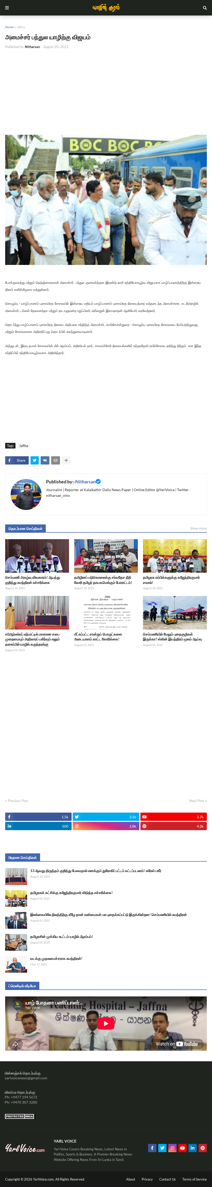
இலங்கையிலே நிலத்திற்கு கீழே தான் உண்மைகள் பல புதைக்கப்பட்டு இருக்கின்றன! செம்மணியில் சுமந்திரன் (108, 914)
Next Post (196, 801)
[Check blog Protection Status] (20, 1117)
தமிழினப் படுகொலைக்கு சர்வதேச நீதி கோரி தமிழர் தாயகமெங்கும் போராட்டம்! (103, 580)
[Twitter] (35, 460)
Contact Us (167, 1179)
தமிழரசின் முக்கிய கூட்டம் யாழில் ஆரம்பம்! (61, 936)
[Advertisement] (106, 92)
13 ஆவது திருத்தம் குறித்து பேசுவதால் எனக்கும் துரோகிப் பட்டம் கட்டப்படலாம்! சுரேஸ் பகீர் (95, 870)
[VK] (45, 460)
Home (9, 27)
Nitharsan (85, 481)
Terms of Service (194, 1179)
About (130, 1179)
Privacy (147, 1179)
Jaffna (21, 27)
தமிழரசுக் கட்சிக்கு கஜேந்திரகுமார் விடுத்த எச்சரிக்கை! (71, 892)
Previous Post (18, 801)
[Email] (55, 460)
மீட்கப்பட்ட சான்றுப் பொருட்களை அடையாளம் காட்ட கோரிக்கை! (98, 636)
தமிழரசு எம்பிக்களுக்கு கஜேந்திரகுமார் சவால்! (171, 580)
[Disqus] (106, 723)
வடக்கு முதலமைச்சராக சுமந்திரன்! (56, 958)
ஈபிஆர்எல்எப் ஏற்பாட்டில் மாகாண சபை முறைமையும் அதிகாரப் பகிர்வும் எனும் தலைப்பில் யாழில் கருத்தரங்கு (32, 639)
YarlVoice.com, (44, 1179)
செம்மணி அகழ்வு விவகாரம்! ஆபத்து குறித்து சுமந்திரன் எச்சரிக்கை (32, 580)
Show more (198, 528)
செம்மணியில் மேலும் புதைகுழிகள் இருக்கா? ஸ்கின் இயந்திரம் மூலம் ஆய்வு (172, 636)
